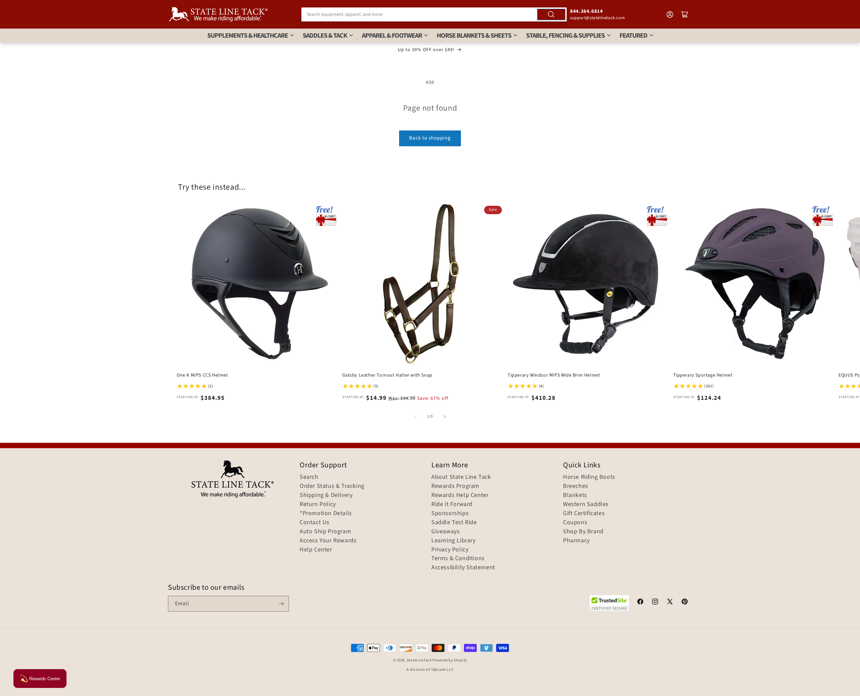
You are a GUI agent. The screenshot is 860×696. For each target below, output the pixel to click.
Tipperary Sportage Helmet (703, 375)
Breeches (575, 486)
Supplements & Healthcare (247, 35)
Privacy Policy (449, 550)
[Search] (551, 14)
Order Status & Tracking (332, 486)
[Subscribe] (281, 604)
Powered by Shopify (449, 660)
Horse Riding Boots (589, 477)
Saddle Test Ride (454, 522)
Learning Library (453, 541)
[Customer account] (669, 14)
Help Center (316, 550)
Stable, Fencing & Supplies (565, 35)
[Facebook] (640, 602)
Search (309, 477)
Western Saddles (586, 504)
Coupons (575, 522)
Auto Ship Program (325, 532)
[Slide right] (444, 416)
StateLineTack (419, 660)
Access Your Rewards (328, 541)
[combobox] (434, 14)
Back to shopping (430, 138)
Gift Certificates (584, 513)
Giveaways (445, 532)
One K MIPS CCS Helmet (202, 375)
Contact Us (315, 522)
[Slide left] (415, 416)
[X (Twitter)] (669, 602)
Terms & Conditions (458, 558)
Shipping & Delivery (326, 495)
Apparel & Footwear (392, 35)
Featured (633, 35)
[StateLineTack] (218, 14)
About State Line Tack (461, 477)
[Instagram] (655, 602)
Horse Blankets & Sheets (474, 35)
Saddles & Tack (325, 35)
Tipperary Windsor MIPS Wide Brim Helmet (554, 375)
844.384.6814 (586, 11)
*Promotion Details (326, 513)
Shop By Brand (583, 532)
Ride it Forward (452, 504)
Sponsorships (450, 513)
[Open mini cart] (684, 14)
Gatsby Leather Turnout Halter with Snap (387, 375)
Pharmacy (576, 541)
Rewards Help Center (459, 495)
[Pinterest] (684, 602)
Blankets (575, 495)
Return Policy (318, 504)
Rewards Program (455, 486)
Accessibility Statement (463, 568)
